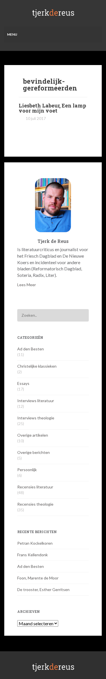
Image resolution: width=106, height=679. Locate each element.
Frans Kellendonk (32, 554)
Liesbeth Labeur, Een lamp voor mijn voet (52, 108)
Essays (23, 383)
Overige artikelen (32, 435)
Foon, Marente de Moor (38, 577)
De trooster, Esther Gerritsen (43, 589)
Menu (12, 34)
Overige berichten (33, 452)
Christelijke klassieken (37, 366)
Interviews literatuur (35, 400)
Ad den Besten (30, 348)
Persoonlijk (27, 469)
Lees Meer (26, 284)
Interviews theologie (35, 417)
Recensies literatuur (35, 486)
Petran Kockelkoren (35, 543)
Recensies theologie (35, 504)
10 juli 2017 (36, 118)
